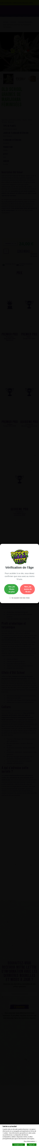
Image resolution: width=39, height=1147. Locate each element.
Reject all (31, 1144)
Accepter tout (18, 1144)
